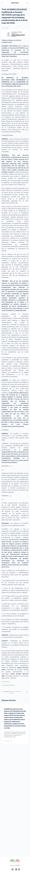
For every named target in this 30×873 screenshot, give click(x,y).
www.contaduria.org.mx (8, 685)
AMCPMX (15, 3)
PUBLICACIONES (17, 691)
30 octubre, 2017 (8, 741)
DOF (11, 691)
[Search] (27, 3)
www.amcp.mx (6, 681)
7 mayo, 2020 (5, 27)
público (11, 693)
